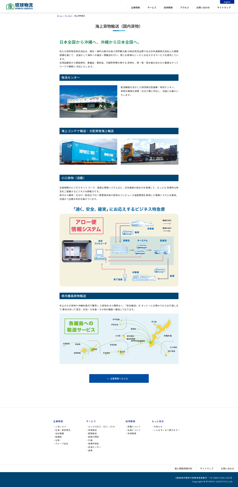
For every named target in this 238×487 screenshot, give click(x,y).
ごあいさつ (60, 426)
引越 (90, 440)
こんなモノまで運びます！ (167, 430)
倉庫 (90, 450)
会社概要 (59, 433)
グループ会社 (61, 443)
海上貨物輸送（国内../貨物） (102, 426)
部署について (134, 426)
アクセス (184, 7)
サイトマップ (224, 7)
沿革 (57, 440)
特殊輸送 (92, 430)
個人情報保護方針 (183, 468)
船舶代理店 (93, 436)
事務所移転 (93, 443)
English (227, 1)
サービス (151, 7)
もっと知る (158, 421)
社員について (134, 430)
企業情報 (135, 7)
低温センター (94, 446)
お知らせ (158, 426)
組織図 (58, 436)
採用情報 (168, 7)
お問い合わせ (203, 7)
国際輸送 (92, 433)
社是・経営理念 (63, 430)
